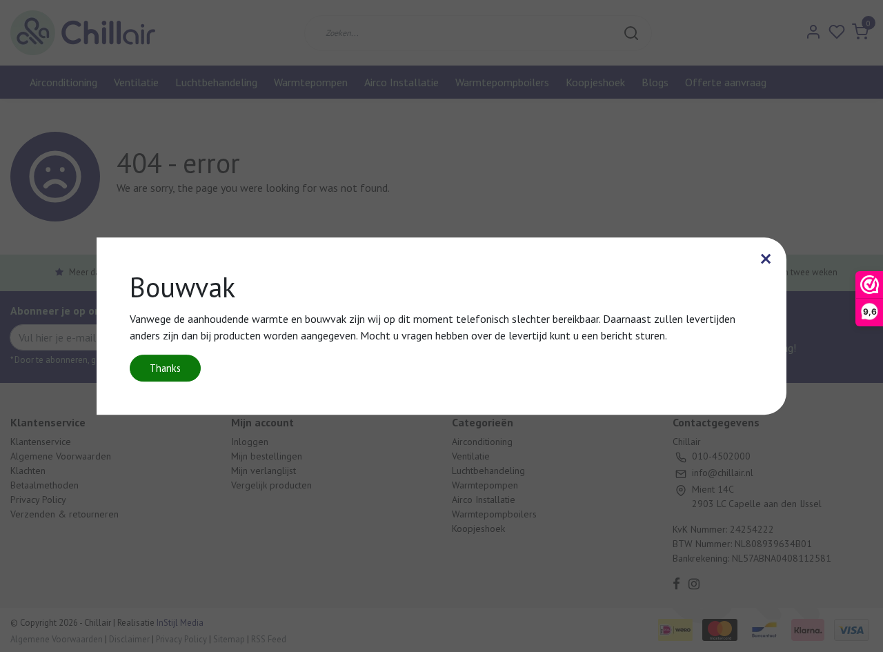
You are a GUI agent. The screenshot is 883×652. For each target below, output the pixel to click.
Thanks (165, 368)
